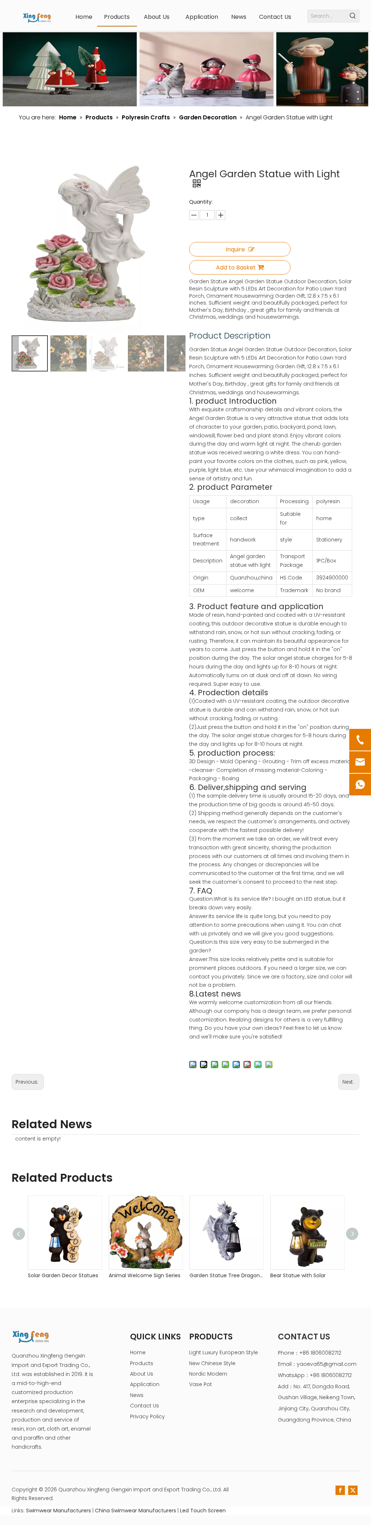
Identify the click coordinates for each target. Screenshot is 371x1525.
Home (138, 1352)
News (136, 1395)
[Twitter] (353, 1490)
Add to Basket (236, 267)
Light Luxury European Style (223, 1352)
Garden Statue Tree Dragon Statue (226, 1275)
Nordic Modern (208, 1373)
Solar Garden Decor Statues (63, 1275)
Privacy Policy (147, 1416)
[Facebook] (340, 1490)
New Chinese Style (212, 1363)
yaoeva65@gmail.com (327, 1364)
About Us (141, 1373)
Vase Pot (200, 1384)
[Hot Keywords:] (353, 16)
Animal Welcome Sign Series (144, 1275)
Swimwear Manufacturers (58, 1510)
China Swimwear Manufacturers (135, 1510)
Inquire (235, 249)
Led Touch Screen (203, 1510)
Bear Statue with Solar (298, 1275)
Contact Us (144, 1405)
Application (144, 1384)
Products (141, 1363)
